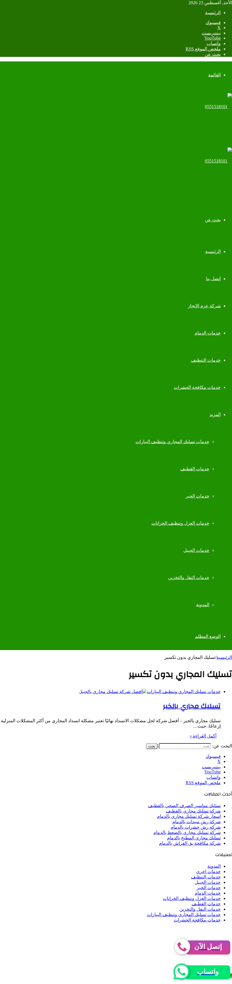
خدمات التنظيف (206, 360)
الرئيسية (213, 12)
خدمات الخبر (197, 496)
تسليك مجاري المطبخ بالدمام (194, 837)
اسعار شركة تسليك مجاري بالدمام (189, 816)
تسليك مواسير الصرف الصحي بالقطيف (184, 805)
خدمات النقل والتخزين (188, 577)
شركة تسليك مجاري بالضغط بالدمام (187, 832)
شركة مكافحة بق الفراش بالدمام (190, 843)
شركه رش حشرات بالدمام (196, 827)
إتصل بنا (213, 278)
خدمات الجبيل (196, 550)
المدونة (202, 604)
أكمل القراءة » (203, 736)
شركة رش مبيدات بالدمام (196, 821)
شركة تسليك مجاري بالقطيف (193, 811)
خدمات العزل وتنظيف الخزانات (180, 523)
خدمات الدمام (208, 333)
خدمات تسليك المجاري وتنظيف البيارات (172, 441)
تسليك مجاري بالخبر (192, 706)
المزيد (215, 414)
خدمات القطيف (194, 468)
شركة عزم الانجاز (204, 305)
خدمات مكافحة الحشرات (197, 387)
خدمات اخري (208, 871)
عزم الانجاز (133, 929)
